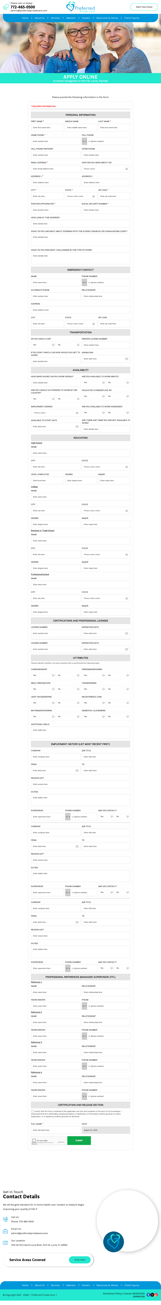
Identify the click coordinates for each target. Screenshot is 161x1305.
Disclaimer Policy (112, 1293)
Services (55, 18)
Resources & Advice (107, 1285)
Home (25, 18)
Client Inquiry (131, 18)
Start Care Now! (144, 7)
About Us (39, 18)
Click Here (79, 1259)
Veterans (70, 18)
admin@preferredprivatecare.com (29, 10)
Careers (86, 18)
